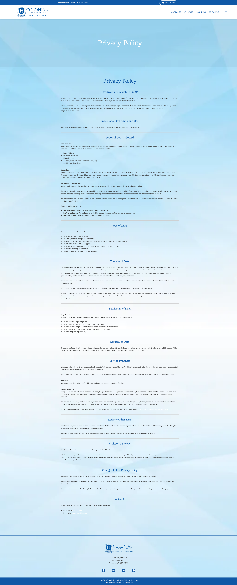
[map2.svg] (123, 572)
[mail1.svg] (113, 572)
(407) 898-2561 (121, 563)
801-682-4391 (77, 511)
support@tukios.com (79, 513)
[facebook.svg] (103, 572)
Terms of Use (120, 582)
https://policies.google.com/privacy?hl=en (152, 409)
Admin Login (129, 582)
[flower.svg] (133, 572)
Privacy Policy (110, 582)
